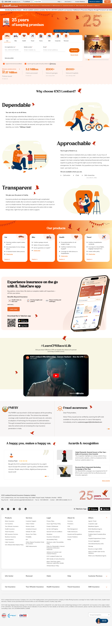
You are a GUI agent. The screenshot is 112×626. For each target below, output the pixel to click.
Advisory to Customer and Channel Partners (54, 552)
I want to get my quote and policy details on (38, 63)
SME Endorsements (31, 546)
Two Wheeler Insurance (11, 526)
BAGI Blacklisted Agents (95, 529)
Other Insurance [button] (80, 5)
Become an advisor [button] (94, 1)
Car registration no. (10, 47)
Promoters (70, 524)
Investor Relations (80, 1)
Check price (9, 254)
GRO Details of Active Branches (56, 559)
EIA (27, 539)
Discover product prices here (9, 69)
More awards (106, 480)
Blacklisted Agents (93, 526)
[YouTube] (20, 509)
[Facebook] (2, 509)
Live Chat (38, 1)
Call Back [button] (27, 1)
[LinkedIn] (25, 509)
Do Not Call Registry (52, 529)
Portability (28, 537)
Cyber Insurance (9, 542)
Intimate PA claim (31, 531)
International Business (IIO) (96, 543)
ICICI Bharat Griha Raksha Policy (14, 545)
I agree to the (14, 63)
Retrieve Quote (30, 526)
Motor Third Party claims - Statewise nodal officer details (55, 562)
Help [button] (59, 1)
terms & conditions (17, 63)
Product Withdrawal (52, 526)
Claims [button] (96, 5)
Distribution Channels (94, 531)
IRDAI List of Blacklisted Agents (97, 556)
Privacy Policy (50, 521)
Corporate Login (92, 524)
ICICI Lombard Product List (54, 556)
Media (69, 539)
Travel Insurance (9, 531)
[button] (86, 59)
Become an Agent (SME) (95, 549)
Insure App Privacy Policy (54, 524)
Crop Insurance (9, 539)
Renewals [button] (89, 5)
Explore (6, 259)
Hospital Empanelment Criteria (96, 538)
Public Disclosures (72, 531)
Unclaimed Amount (31, 529)
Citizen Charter (30, 524)
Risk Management (72, 529)
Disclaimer (49, 534)
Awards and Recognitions (74, 534)
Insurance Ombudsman (53, 537)
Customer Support (31, 521)
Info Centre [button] (68, 1)
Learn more (13, 309)
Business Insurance (10, 537)
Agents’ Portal (92, 521)
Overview (70, 521)
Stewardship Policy (52, 539)
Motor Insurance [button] (23, 5)
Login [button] (107, 1)
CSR (68, 526)
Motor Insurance (9, 521)
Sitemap (90, 546)
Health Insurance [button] (34, 5)
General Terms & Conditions (54, 531)
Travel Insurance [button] (45, 5)
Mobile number (28, 47)
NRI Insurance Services (11, 534)
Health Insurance (10, 529)
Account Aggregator (94, 541)
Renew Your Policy (31, 534)
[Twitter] (14, 509)
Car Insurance (9, 524)
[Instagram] (8, 509)
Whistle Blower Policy (53, 566)
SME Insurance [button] (56, 5)
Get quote (74, 50)
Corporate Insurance (68, 5)
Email (45, 47)
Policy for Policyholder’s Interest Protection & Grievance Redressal (55, 548)
